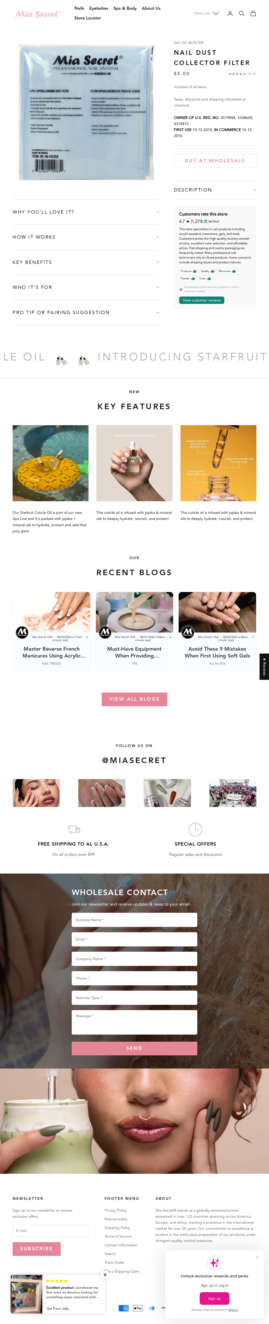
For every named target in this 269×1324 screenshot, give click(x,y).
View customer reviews (202, 300)
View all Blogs (134, 699)
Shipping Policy (117, 1228)
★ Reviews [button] (264, 667)
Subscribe (36, 1249)
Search (110, 1254)
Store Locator (87, 18)
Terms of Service (118, 1236)
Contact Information (121, 1245)
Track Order (115, 1262)
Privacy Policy (116, 1210)
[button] (105, 1275)
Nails (79, 8)
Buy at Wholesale (215, 161)
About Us (151, 8)
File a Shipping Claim (122, 1271)
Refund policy (116, 1219)
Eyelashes (98, 8)
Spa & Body (125, 8)
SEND (134, 1048)
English (202, 13)
